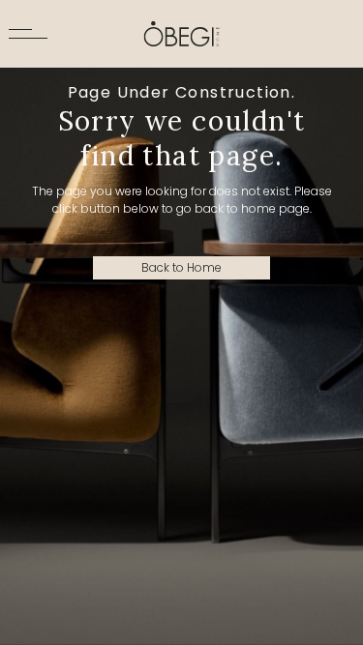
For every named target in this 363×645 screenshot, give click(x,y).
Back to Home (181, 267)
